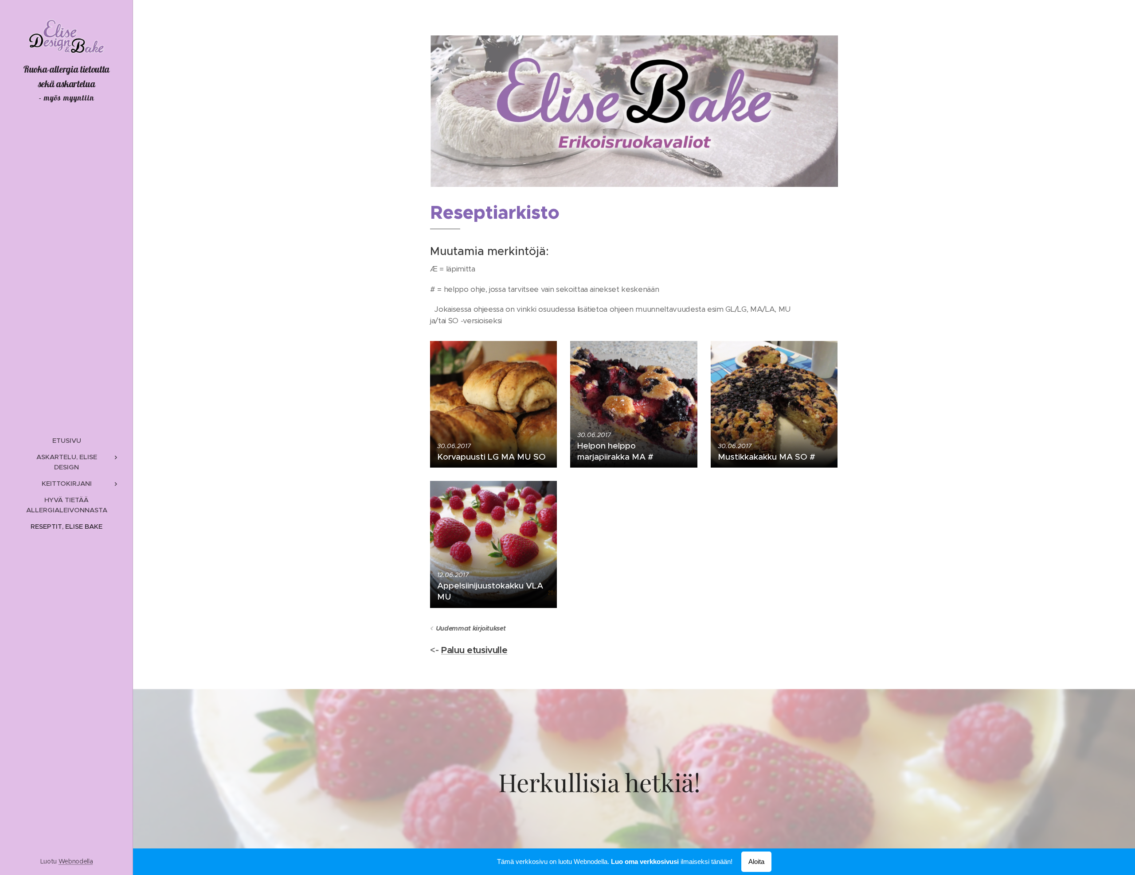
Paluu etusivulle (474, 650)
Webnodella (76, 861)
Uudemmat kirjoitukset (470, 628)
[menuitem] (66, 440)
